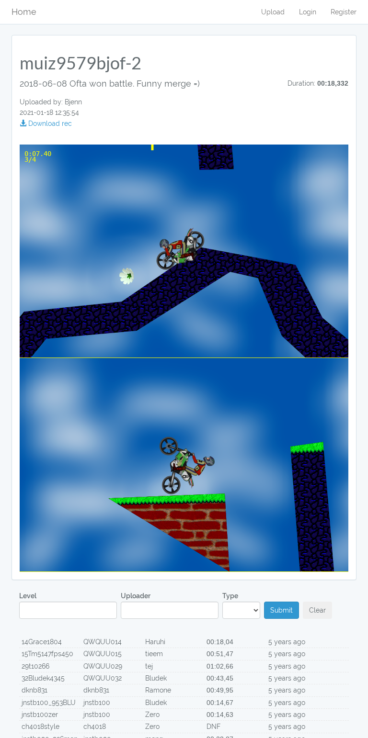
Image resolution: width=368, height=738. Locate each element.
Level (27, 596)
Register (343, 12)
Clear (317, 610)
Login (307, 12)
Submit (281, 610)
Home (24, 12)
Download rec (49, 123)
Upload (273, 12)
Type (230, 596)
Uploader (135, 596)
